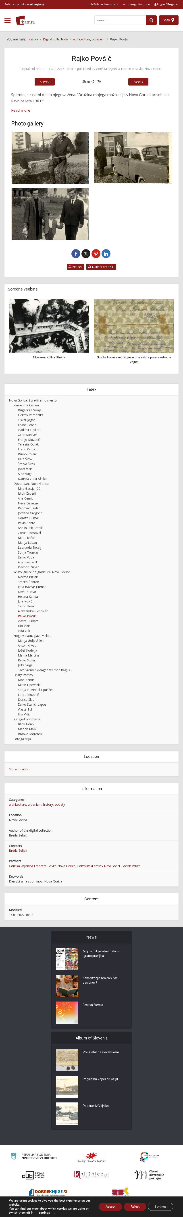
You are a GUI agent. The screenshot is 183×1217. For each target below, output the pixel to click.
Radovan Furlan (29, 508)
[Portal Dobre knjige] (48, 1192)
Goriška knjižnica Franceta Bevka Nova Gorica (129, 69)
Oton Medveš (27, 435)
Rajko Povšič (27, 616)
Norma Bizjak (28, 577)
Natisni (76, 267)
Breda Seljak (18, 850)
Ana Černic (25, 498)
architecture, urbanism (25, 804)
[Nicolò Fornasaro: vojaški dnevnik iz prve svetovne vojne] (126, 326)
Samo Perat (26, 606)
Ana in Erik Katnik (30, 528)
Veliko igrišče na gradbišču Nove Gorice (41, 572)
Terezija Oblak (28, 444)
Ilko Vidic (24, 626)
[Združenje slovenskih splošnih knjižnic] (91, 1175)
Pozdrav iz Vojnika (96, 1106)
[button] (162, 334)
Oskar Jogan (26, 420)
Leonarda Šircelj (29, 547)
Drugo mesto (23, 675)
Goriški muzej (131, 866)
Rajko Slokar (27, 660)
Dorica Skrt (26, 699)
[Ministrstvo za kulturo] (33, 1157)
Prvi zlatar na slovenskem (101, 1052)
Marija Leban (27, 542)
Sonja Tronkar (28, 552)
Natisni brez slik (102, 267)
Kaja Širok (25, 459)
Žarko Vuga (26, 557)
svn (125, 4)
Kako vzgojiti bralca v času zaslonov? (101, 980)
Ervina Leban (27, 425)
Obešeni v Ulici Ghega (41, 357)
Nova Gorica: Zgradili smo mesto (33, 400)
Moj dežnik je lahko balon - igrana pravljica (101, 953)
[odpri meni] (7, 20)
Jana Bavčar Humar (32, 587)
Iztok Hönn (26, 724)
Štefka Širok (26, 464)
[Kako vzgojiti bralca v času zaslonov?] (67, 986)
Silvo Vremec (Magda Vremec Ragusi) (45, 670)
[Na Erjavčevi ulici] (50, 214)
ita (140, 4)
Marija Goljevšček (31, 640)
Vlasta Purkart (28, 621)
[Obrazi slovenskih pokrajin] (149, 1175)
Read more (20, 110)
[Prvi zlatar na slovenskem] (67, 1060)
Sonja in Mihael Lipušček (35, 690)
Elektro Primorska (31, 415)
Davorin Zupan (28, 567)
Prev (46, 82)
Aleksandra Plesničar (33, 611)
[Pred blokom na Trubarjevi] (50, 158)
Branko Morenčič (30, 734)
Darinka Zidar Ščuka (32, 479)
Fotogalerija (22, 739)
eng (132, 4)
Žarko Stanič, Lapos (32, 704)
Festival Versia (93, 1005)
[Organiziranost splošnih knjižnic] (91, 1157)
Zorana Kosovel (29, 533)
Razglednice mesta (27, 719)
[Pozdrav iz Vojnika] (67, 1113)
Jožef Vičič (25, 469)
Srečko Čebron (28, 582)
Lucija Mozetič (28, 694)
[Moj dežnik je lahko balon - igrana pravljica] (67, 959)
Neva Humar (27, 592)
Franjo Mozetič (29, 439)
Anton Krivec (27, 645)
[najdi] (151, 20)
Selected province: (24, 4)
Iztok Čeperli (27, 493)
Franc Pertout (28, 449)
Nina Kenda (26, 680)
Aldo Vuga (25, 474)
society (60, 804)
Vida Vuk (24, 631)
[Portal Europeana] (149, 1157)
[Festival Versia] (67, 1013)
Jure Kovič (25, 601)
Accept (110, 1206)
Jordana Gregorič (30, 513)
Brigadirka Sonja (30, 410)
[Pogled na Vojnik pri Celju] (67, 1087)
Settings (160, 1206)
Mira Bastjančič (29, 488)
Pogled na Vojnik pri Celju (100, 1079)
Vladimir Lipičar (29, 430)
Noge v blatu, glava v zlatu (32, 636)
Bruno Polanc (27, 454)
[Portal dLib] (33, 1175)
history (48, 804)
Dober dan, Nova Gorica (31, 483)
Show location (19, 769)
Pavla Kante (26, 523)
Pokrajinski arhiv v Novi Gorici (98, 866)
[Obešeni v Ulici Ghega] (41, 326)
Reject (135, 1206)
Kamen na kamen (26, 405)
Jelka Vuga (25, 665)
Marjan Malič (27, 729)
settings (44, 1213)
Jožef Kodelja (27, 650)
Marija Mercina (29, 655)
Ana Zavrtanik (28, 562)
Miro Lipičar (26, 537)
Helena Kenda (28, 596)
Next (137, 82)
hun (147, 4)
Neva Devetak (28, 503)
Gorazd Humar (28, 518)
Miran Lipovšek (29, 685)
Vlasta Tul (25, 709)
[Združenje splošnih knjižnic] (120, 1192)
